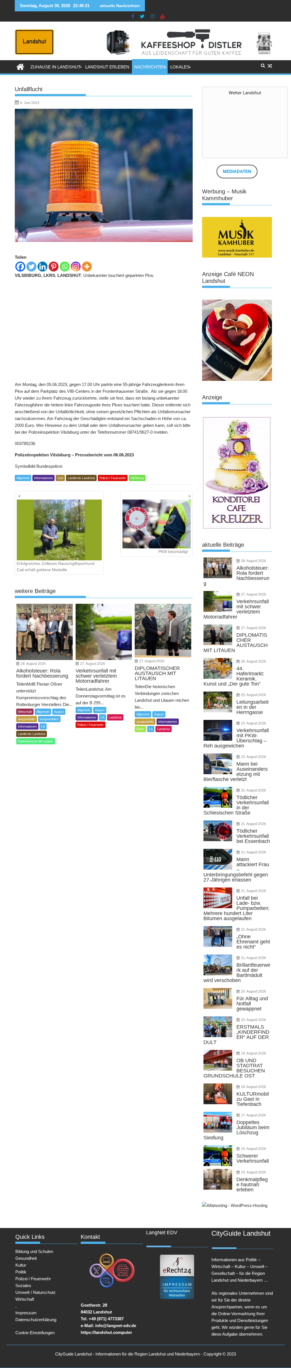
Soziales (23, 1285)
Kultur (140, 729)
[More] (87, 266)
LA (43, 726)
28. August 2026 (33, 664)
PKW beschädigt (173, 551)
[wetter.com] (218, 153)
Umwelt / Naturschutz (35, 1292)
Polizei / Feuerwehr (112, 478)
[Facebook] (20, 266)
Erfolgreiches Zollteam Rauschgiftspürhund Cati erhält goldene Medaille (55, 566)
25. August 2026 (253, 695)
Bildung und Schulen (34, 1251)
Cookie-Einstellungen (35, 1332)
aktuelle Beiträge (223, 545)
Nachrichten (149, 66)
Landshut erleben (107, 66)
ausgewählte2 (49, 719)
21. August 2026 (253, 824)
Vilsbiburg (137, 478)
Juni (60, 478)
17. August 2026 (253, 1115)
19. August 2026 (253, 1053)
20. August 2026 (253, 991)
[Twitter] (31, 266)
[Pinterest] (54, 266)
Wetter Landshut (245, 92)
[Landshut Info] (20, 66)
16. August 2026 (253, 1149)
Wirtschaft (25, 711)
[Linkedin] (42, 266)
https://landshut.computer (106, 1332)
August (59, 711)
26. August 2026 (253, 661)
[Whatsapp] (65, 266)
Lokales (180, 66)
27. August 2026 (92, 664)
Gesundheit (26, 1258)
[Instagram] (76, 266)
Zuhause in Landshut (55, 66)
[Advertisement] (103, 330)
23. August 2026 (253, 723)
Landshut (115, 717)
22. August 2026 (253, 790)
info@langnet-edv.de (115, 1325)
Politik (20, 1271)
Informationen (43, 478)
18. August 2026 (253, 1087)
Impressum (26, 1312)
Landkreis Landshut (81, 478)
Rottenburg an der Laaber (35, 741)
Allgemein (23, 478)
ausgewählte (26, 719)
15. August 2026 (253, 1172)
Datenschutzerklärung (35, 1319)
